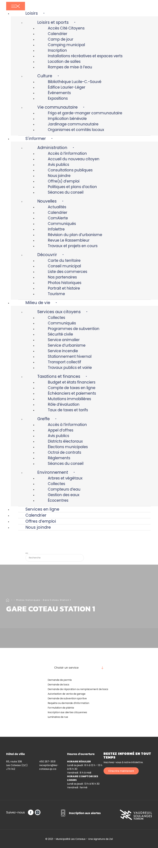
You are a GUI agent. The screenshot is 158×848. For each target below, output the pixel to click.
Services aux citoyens (59, 312)
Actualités (57, 206)
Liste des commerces (67, 271)
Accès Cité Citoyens (66, 28)
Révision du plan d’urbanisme (75, 234)
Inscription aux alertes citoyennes (67, 712)
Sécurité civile (60, 334)
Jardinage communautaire (73, 124)
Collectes (56, 317)
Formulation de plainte (61, 707)
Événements (59, 92)
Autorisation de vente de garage (66, 694)
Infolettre (56, 229)
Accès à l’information (67, 153)
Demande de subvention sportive (67, 698)
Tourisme (56, 293)
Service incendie (63, 350)
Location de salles (64, 61)
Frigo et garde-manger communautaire (85, 113)
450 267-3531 (47, 761)
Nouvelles (47, 201)
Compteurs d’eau (64, 489)
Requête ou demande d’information (68, 703)
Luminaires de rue (58, 717)
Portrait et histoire (64, 288)
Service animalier (64, 339)
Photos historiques (64, 282)
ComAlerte (58, 218)
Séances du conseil (65, 192)
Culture (44, 76)
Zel (111, 839)
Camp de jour (60, 39)
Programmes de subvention (73, 328)
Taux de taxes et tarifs (68, 410)
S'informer (35, 138)
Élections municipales (68, 446)
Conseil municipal (64, 266)
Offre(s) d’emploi (63, 181)
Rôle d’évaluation (63, 404)
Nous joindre (59, 175)
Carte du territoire (64, 260)
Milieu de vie (37, 302)
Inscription (57, 50)
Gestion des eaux (63, 494)
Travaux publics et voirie (70, 367)
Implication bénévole (67, 118)
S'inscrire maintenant (121, 771)
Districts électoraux (65, 441)
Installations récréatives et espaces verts (85, 55)
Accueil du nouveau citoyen (73, 159)
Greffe (43, 419)
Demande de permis (60, 680)
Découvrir (47, 254)
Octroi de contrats (64, 452)
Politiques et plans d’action (72, 186)
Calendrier (57, 33)
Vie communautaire (57, 107)
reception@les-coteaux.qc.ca (48, 767)
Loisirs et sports (53, 22)
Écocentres (58, 500)
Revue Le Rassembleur (68, 240)
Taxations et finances (58, 376)
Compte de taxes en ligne (71, 387)
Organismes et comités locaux (76, 129)
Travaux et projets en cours (73, 245)
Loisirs (31, 13)
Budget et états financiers (71, 382)
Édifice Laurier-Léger (66, 87)
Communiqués (62, 223)
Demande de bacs (58, 684)
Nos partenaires (62, 277)
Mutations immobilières (69, 398)
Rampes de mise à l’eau (70, 67)
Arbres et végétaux (65, 478)
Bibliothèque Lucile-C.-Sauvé (74, 81)
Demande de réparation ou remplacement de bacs (78, 689)
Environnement (52, 472)
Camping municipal (66, 44)
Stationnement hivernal (69, 356)
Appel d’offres (60, 430)
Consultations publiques (70, 170)
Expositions (58, 98)
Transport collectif (64, 362)
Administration (52, 147)
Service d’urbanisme (66, 345)
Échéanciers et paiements (72, 393)
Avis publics (58, 164)
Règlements (59, 457)
